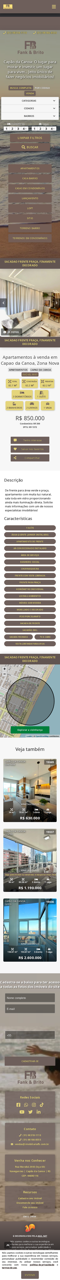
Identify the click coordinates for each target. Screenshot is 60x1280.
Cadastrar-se (30, 1061)
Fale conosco (30, 1207)
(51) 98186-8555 (47, 33)
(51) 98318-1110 (17, 33)
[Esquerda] (3, 302)
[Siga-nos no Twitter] (30, 1112)
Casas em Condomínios (30, 188)
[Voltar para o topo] (8, 1245)
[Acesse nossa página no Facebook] (18, 1105)
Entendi (30, 1275)
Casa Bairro (30, 178)
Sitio (30, 218)
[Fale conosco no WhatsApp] (26, 1105)
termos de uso (9, 1267)
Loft (30, 208)
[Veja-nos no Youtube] (22, 1112)
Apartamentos (30, 168)
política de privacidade (42, 1264)
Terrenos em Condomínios (30, 238)
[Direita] (56, 302)
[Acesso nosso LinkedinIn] (38, 1112)
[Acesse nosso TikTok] (42, 1105)
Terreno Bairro (30, 228)
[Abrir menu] (54, 6)
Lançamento (30, 198)
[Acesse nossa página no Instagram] (34, 1105)
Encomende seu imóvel (30, 1202)
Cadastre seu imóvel (30, 1198)
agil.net (42, 1236)
